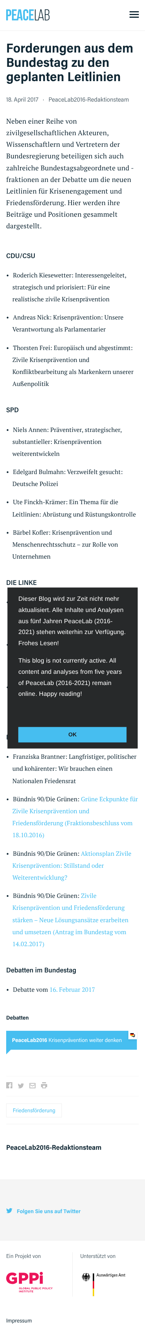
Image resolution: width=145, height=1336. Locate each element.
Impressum (19, 1320)
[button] (20, 711)
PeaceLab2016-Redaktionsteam (88, 99)
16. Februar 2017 (72, 989)
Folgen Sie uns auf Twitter (47, 1211)
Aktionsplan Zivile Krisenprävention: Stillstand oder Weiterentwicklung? (71, 865)
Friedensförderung (34, 1110)
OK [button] (72, 735)
